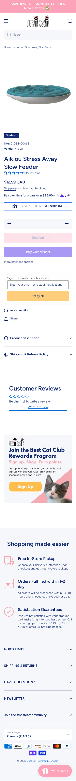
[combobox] (38, 35)
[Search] (7, 35)
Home (7, 47)
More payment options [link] (18, 262)
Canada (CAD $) (19, 736)
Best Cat (32, 760)
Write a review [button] (38, 407)
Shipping (10, 188)
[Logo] (38, 21)
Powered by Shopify (48, 760)
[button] (70, 21)
